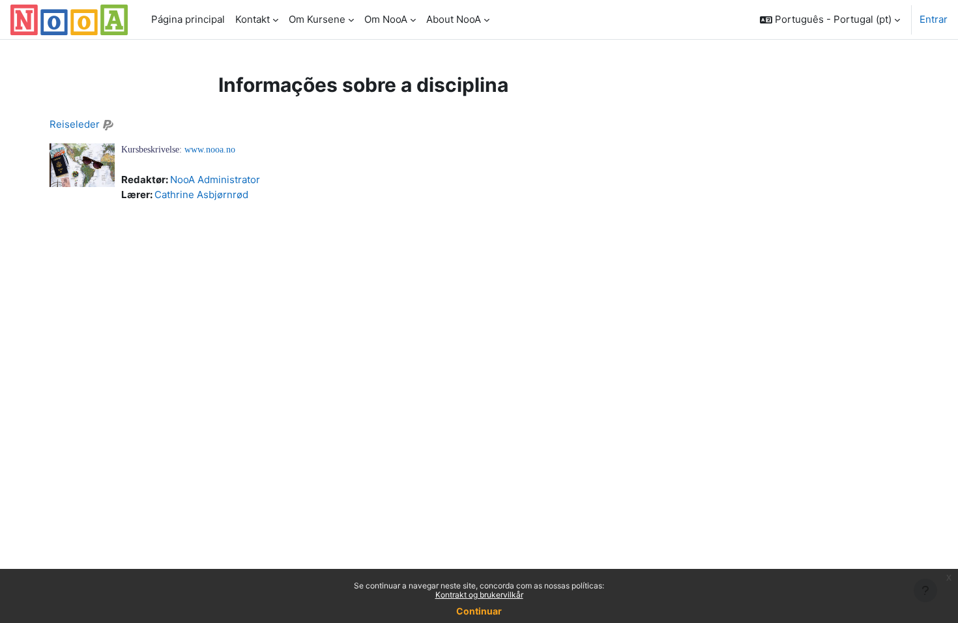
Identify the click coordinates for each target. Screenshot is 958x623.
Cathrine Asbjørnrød (201, 194)
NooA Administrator (215, 179)
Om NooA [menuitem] (385, 19)
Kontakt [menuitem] (252, 19)
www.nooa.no (209, 149)
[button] (829, 19)
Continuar (479, 610)
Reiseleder (75, 124)
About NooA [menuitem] (453, 19)
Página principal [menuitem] (188, 19)
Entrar (934, 19)
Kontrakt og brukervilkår (479, 595)
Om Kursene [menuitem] (317, 19)
